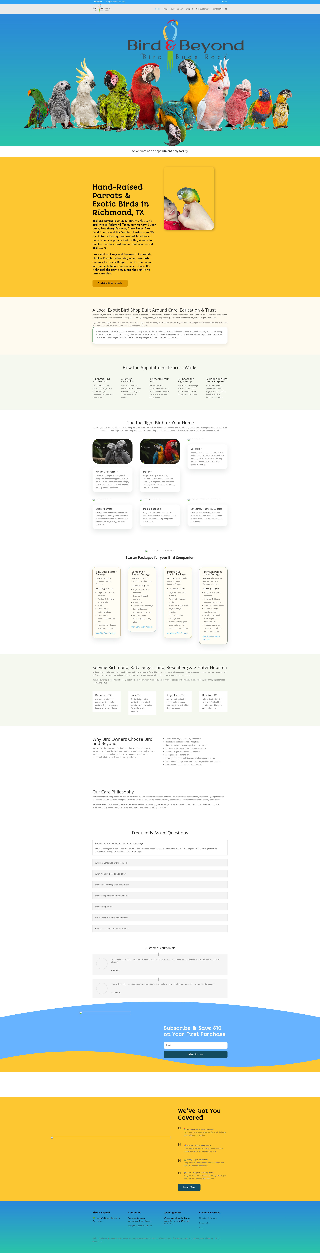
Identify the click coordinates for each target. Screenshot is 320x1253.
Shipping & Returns (208, 1218)
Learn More (189, 1187)
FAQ (201, 1228)
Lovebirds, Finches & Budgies (206, 508)
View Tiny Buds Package (106, 633)
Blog (165, 9)
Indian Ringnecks (152, 508)
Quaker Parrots (104, 508)
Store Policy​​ (204, 1223)
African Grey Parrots (107, 471)
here (101, 1241)
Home (157, 9)
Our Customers (202, 9)
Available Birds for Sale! (110, 283)
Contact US (217, 9)
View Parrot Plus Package (177, 633)
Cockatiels (196, 448)
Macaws (147, 471)
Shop (188, 9)
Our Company (177, 9)
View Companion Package (142, 627)
